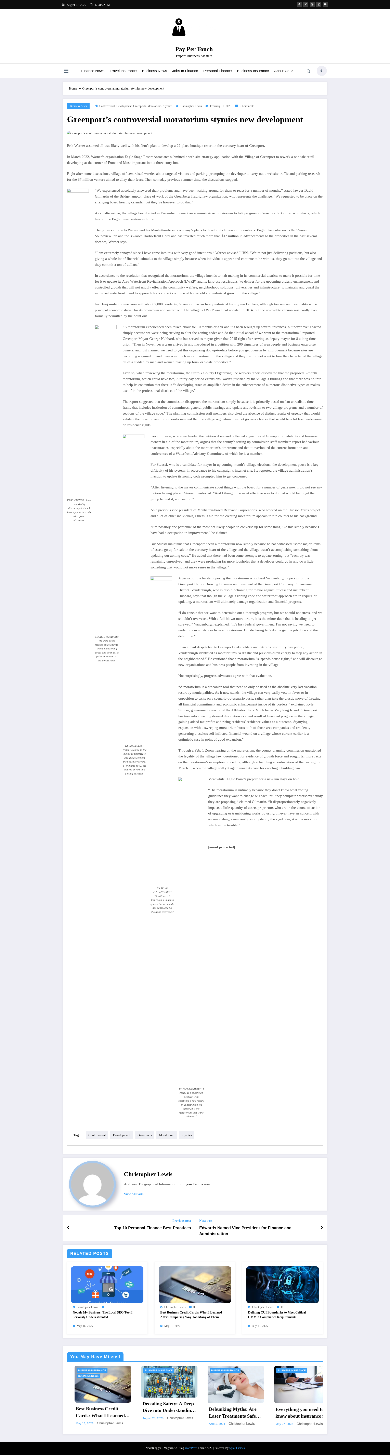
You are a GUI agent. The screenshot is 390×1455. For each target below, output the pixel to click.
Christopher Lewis (191, 106)
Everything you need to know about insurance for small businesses (167, 1413)
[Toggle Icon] (66, 71)
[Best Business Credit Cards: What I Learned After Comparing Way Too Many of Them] (195, 1284)
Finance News (92, 71)
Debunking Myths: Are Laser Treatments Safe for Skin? (98, 1412)
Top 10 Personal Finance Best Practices (152, 1228)
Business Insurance (253, 71)
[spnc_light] (322, 71)
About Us (281, 71)
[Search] (308, 71)
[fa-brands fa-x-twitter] (305, 4)
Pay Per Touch (194, 49)
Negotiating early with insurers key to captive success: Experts (297, 1409)
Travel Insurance (123, 71)
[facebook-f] (299, 4)
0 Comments (247, 106)
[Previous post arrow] (68, 1227)
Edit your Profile (190, 1184)
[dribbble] (312, 4)
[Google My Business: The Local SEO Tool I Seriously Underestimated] (107, 1284)
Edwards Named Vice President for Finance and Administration (245, 1231)
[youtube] (325, 4)
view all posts (133, 1194)
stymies (167, 106)
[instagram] (318, 4)
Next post (205, 1220)
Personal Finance (217, 71)
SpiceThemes (237, 1448)
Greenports (139, 106)
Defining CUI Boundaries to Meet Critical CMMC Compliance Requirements (277, 1315)
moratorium (154, 106)
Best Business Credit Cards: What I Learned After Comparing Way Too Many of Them (191, 1315)
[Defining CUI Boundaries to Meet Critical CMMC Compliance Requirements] (282, 1284)
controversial (107, 106)
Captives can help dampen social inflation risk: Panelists (231, 1409)
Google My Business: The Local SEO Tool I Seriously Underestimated (102, 1315)
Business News (154, 71)
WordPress (191, 1448)
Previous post (181, 1220)
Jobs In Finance (185, 71)
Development (124, 106)
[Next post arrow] (322, 1227)
